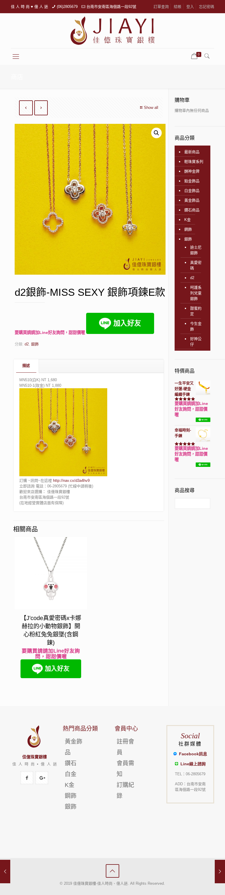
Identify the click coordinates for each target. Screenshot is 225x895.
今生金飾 (196, 326)
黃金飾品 (192, 200)
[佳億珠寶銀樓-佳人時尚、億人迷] (112, 30)
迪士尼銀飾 (196, 250)
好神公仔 (196, 342)
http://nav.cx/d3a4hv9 (71, 480)
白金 (70, 774)
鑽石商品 (192, 210)
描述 (26, 365)
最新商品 (192, 152)
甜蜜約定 (196, 311)
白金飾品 (192, 190)
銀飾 (35, 344)
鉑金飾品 (192, 181)
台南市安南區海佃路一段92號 (111, 6)
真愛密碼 (196, 265)
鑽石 (70, 763)
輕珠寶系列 (193, 161)
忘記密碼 (206, 6)
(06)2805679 (67, 6)
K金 (187, 219)
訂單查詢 (161, 6)
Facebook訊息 (192, 754)
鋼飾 (188, 229)
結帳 (177, 6)
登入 (190, 6)
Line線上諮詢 (192, 763)
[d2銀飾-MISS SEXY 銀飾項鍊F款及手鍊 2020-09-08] (220, 871)
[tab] (26, 365)
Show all (151, 107)
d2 (27, 344)
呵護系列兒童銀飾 (196, 293)
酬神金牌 (192, 171)
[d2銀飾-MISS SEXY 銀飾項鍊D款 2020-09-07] (5, 871)
